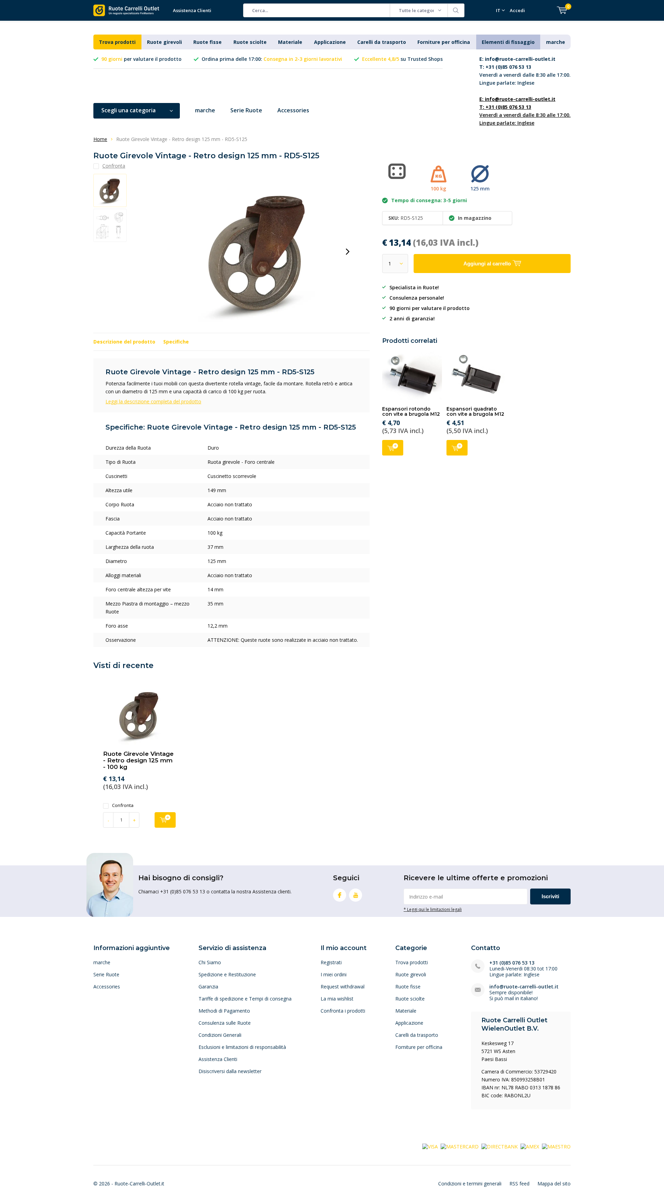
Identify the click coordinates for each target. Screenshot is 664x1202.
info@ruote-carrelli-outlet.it (524, 986)
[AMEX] (529, 1146)
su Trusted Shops (402, 59)
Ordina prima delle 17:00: (272, 59)
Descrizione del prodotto (124, 341)
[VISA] (430, 1146)
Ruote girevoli (164, 42)
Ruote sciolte (250, 42)
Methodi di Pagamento (224, 1010)
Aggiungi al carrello (392, 448)
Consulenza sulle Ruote (225, 1023)
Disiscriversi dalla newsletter (230, 1071)
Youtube (355, 895)
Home (100, 139)
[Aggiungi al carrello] (165, 820)
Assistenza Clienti (192, 10)
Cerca (456, 10)
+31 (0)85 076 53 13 (511, 963)
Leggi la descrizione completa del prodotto (153, 401)
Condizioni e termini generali (469, 1183)
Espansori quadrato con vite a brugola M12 (475, 411)
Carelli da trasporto (381, 42)
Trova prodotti (117, 42)
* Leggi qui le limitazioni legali (433, 909)
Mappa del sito (554, 1183)
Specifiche (176, 341)
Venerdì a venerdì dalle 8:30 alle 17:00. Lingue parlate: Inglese (525, 71)
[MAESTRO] (556, 1146)
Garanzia (208, 986)
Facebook (339, 895)
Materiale (290, 42)
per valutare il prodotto (141, 59)
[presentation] (347, 251)
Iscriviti (550, 896)
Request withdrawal (343, 986)
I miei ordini (334, 974)
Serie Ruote (246, 110)
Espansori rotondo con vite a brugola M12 (411, 411)
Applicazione (330, 42)
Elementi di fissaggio (508, 42)
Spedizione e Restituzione (227, 974)
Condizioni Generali (220, 1035)
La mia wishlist (337, 998)
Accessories (293, 110)
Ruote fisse (207, 42)
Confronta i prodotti (343, 1010)
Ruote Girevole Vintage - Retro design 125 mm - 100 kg (138, 760)
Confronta (122, 805)
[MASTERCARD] (460, 1146)
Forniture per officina (443, 42)
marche (555, 42)
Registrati (331, 962)
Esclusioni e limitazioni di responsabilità (242, 1047)
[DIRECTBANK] (499, 1146)
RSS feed (519, 1183)
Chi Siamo (210, 962)
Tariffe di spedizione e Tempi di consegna (245, 998)
